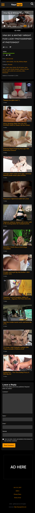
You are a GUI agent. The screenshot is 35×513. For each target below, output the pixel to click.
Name (5, 416)
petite (8, 71)
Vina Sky (16, 61)
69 (17, 67)
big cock (5, 69)
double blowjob (15, 69)
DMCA (17, 491)
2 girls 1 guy (9, 67)
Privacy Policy (17, 494)
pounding (18, 71)
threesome (5, 72)
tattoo (23, 71)
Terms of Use (17, 497)
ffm (25, 69)
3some (14, 67)
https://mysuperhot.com (20, 507)
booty (8, 69)
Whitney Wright (23, 61)
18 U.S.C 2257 (17, 487)
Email (4, 423)
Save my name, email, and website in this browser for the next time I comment (18, 440)
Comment (5, 392)
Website (5, 431)
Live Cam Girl (9, 58)
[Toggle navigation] (3, 5)
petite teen (13, 71)
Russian (10, 64)
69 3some (21, 67)
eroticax (22, 69)
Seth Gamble (9, 61)
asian (25, 67)
